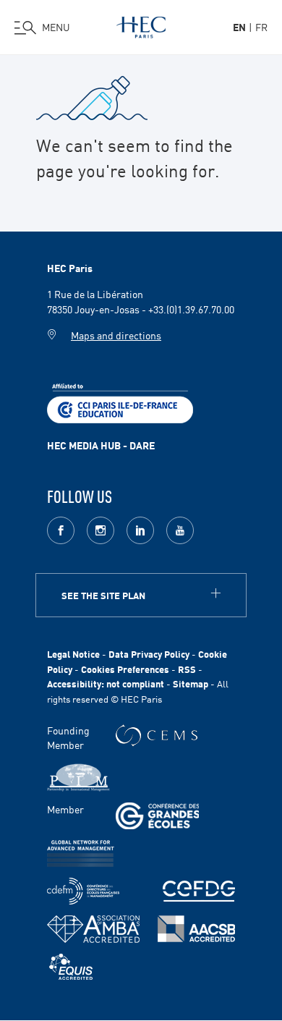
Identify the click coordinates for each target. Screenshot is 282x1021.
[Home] (141, 25)
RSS (187, 669)
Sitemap (190, 683)
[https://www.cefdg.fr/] (199, 891)
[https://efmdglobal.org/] (71, 967)
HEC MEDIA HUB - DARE (101, 445)
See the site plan (103, 595)
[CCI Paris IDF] (120, 401)
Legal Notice (73, 654)
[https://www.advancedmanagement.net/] (80, 853)
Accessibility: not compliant (105, 683)
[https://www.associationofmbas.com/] (93, 929)
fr (261, 27)
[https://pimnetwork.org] (78, 777)
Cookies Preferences (125, 669)
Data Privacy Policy (148, 654)
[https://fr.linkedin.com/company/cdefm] (83, 891)
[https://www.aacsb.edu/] (196, 928)
